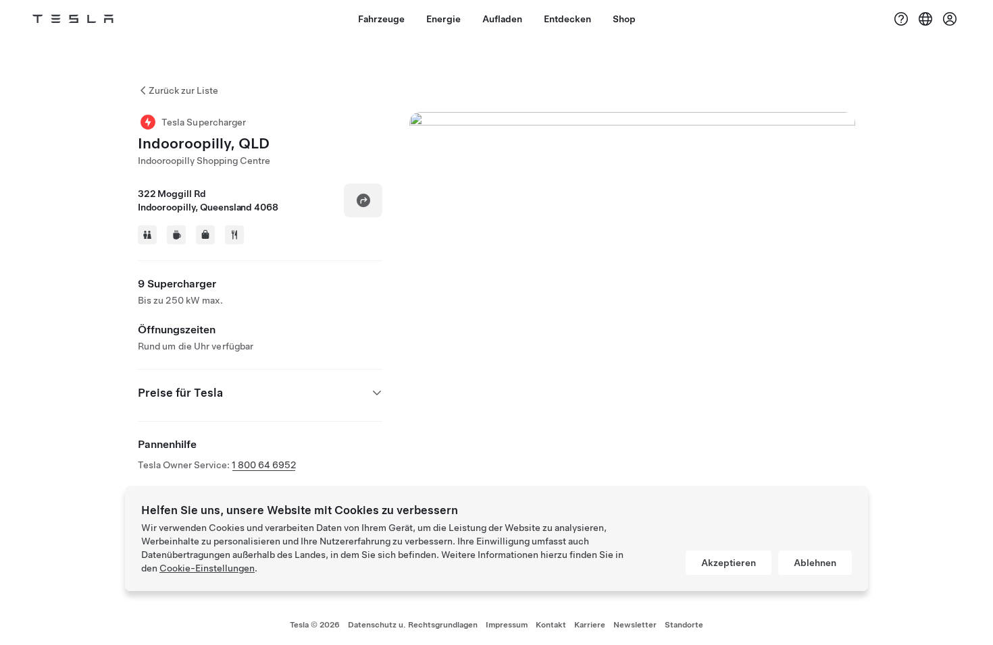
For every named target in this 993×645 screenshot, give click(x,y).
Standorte (684, 624)
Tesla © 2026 (315, 624)
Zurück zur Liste (183, 90)
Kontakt (551, 624)
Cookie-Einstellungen (207, 568)
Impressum (507, 624)
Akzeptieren (728, 562)
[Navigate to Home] (73, 19)
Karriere (589, 624)
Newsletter (635, 624)
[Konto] (950, 19)
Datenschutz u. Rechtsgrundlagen (413, 624)
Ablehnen (815, 562)
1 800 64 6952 (264, 464)
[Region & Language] (925, 19)
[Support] (901, 19)
